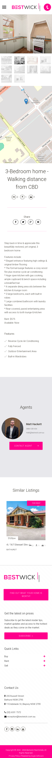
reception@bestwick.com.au (21, 716)
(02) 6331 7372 (14, 712)
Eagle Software (37, 756)
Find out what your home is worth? (26, 594)
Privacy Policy (14, 756)
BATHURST (11, 549)
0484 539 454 (31, 429)
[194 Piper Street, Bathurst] (26, 33)
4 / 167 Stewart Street (18, 544)
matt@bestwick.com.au (35, 433)
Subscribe (25, 636)
